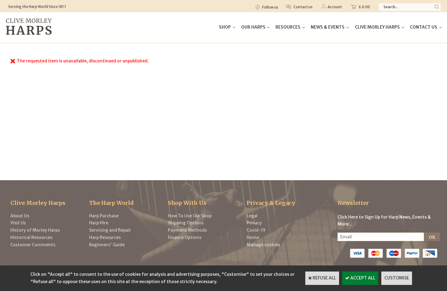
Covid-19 (256, 230)
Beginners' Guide (107, 244)
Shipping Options (185, 223)
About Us (19, 216)
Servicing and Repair (110, 230)
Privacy (254, 223)
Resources (287, 27)
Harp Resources (105, 237)
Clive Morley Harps (377, 27)
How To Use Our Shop (190, 216)
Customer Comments (32, 244)
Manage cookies (263, 244)
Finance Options (184, 237)
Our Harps (253, 27)
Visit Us (18, 223)
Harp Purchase (104, 216)
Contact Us (423, 27)
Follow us (270, 7)
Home (253, 237)
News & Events (328, 27)
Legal (252, 216)
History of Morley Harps (35, 230)
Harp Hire (98, 223)
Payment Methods (187, 230)
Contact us (303, 7)
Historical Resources (31, 237)
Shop (225, 27)
